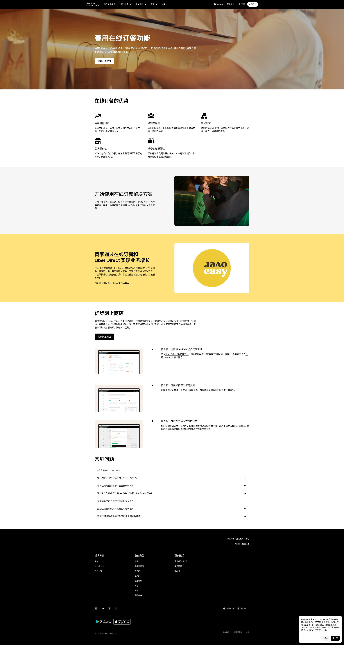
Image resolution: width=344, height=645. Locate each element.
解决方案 (124, 4)
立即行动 (252, 4)
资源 (152, 4)
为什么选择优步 (110, 4)
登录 (243, 4)
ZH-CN (220, 4)
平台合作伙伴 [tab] (102, 470)
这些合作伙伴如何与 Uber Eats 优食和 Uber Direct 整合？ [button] (125, 493)
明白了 (335, 638)
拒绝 (326, 638)
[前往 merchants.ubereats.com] (92, 4)
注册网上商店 (104, 336)
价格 (163, 4)
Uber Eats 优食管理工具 (177, 354)
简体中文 (230, 608)
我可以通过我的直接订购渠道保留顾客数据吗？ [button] (119, 516)
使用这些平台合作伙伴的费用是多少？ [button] (115, 501)
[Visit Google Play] (103, 622)
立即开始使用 (104, 61)
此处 (335, 627)
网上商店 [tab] (116, 470)
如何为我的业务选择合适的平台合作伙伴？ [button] (117, 478)
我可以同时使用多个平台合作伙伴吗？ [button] (115, 485)
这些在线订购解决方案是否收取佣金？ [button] (115, 508)
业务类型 (139, 4)
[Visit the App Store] (122, 622)
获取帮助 (230, 4)
